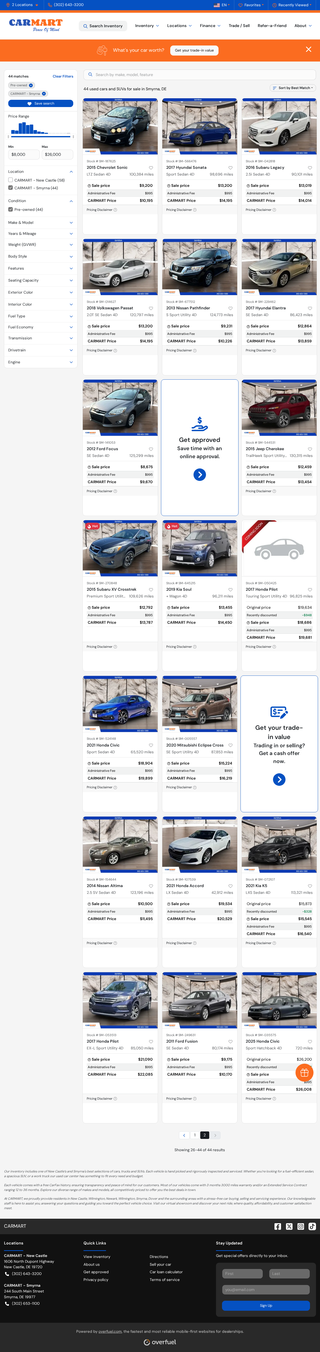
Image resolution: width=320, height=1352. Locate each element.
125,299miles (142, 455)
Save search (44, 103)
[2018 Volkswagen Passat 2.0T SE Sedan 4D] (120, 267)
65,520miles (142, 752)
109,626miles (141, 596)
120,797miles (142, 314)
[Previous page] (184, 1135)
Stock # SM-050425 (261, 583)
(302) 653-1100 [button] (26, 1303)
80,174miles (222, 1048)
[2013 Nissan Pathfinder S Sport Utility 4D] (199, 267)
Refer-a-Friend (272, 25)
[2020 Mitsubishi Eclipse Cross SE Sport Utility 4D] (199, 704)
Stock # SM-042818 (260, 161)
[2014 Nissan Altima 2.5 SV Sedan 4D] (120, 845)
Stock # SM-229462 (261, 302)
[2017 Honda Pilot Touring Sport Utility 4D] (279, 548)
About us (92, 1264)
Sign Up (266, 1305)
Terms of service (165, 1279)
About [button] (300, 25)
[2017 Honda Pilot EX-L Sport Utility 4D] (120, 1000)
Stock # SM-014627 (101, 302)
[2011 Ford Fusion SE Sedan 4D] (199, 1000)
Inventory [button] (144, 25)
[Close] (308, 49)
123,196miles (142, 892)
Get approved (96, 1271)
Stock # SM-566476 (181, 161)
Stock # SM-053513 (101, 1035)
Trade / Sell (239, 25)
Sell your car (160, 1264)
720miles (304, 1048)
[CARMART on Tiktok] (310, 1226)
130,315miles (301, 455)
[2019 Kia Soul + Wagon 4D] (199, 548)
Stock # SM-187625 (101, 161)
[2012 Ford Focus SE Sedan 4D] (120, 408)
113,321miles (302, 892)
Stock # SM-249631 (181, 1035)
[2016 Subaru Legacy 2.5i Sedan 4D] (279, 126)
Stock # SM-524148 (101, 739)
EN (224, 5)
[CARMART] (36, 26)
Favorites (252, 5)
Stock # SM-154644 (101, 879)
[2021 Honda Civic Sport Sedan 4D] (120, 704)
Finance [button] (207, 25)
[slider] (8, 137)
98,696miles (221, 174)
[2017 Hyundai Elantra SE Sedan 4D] (279, 267)
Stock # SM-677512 (180, 302)
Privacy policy (96, 1279)
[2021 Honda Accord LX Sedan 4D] (199, 845)
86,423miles (301, 314)
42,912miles (222, 892)
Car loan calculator (166, 1271)
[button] (24, 5)
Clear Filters (63, 76)
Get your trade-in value (194, 50)
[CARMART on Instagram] (298, 1226)
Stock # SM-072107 (260, 879)
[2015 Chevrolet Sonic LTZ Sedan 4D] (120, 126)
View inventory (97, 1256)
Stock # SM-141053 (101, 442)
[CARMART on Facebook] (276, 1226)
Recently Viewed (293, 5)
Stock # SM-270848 (102, 583)
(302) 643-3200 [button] (69, 4)
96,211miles (222, 596)
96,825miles (301, 596)
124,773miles (221, 314)
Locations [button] (176, 25)
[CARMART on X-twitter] (287, 1226)
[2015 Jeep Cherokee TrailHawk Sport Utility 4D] (279, 408)
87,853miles (222, 752)
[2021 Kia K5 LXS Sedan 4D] (279, 845)
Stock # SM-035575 (261, 1035)
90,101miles (302, 174)
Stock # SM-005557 (181, 739)
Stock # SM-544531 (260, 442)
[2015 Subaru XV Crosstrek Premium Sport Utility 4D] (120, 548)
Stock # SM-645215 (181, 583)
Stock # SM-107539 (181, 879)
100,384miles (142, 174)
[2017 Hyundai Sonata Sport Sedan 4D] (199, 126)
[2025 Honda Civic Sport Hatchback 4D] (279, 1000)
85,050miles (142, 1048)
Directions (159, 1256)
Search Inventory (106, 26)
